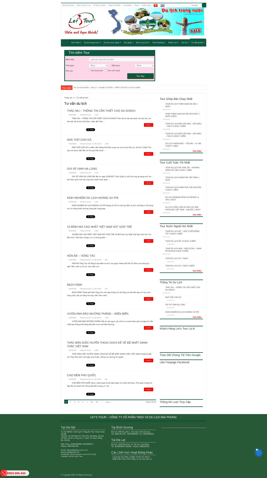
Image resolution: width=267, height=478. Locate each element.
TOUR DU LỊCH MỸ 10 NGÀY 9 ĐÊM (180, 241)
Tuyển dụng (146, 5)
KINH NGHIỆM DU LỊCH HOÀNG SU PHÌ (92, 197)
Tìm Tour (140, 76)
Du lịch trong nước (91, 43)
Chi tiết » (149, 125)
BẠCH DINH (74, 284)
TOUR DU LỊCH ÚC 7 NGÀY (176, 258)
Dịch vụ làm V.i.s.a (84, 5)
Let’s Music (127, 5)
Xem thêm (197, 151)
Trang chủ (68, 98)
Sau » (108, 402)
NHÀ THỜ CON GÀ (79, 139)
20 (97, 402)
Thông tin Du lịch (85, 115)
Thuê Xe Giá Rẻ (114, 5)
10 (92, 402)
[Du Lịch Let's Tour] (94, 23)
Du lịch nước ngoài (111, 43)
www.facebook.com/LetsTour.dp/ (83, 454)
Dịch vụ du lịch (142, 43)
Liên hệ (184, 43)
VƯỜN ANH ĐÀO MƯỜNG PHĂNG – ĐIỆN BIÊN (97, 313)
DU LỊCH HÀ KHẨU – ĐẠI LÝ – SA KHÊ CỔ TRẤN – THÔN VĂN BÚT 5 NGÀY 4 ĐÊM (107, 87)
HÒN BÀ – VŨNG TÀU (81, 255)
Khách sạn (172, 43)
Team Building (158, 43)
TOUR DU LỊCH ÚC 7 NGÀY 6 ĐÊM (179, 266)
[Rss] (187, 5)
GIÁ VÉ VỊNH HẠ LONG (82, 168)
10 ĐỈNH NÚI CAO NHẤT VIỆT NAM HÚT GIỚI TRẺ (99, 226)
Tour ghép (128, 43)
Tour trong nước (97, 71)
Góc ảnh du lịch (68, 5)
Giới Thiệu (75, 43)
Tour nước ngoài (113, 71)
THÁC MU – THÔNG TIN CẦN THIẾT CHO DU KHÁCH (101, 110)
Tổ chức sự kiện (99, 5)
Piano (136, 5)
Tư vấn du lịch (197, 43)
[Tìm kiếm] (204, 5)
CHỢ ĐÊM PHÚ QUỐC (81, 375)
